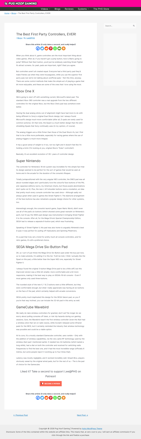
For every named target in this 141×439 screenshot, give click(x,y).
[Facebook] (38, 48)
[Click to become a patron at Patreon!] (51, 383)
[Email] (59, 48)
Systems (82, 9)
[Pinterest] (51, 48)
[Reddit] (46, 48)
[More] (64, 48)
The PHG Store (101, 9)
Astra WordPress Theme (92, 428)
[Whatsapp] (55, 48)
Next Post (82, 415)
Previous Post (20, 415)
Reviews (69, 9)
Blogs (57, 9)
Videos (44, 9)
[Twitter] (42, 48)
